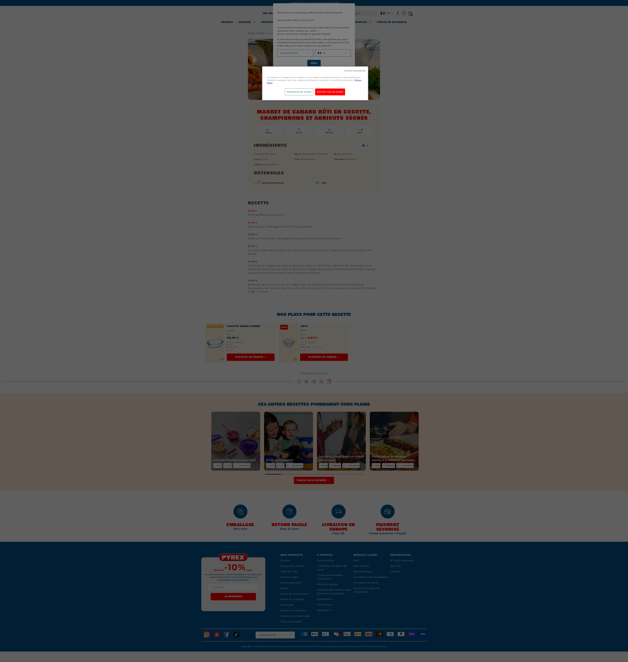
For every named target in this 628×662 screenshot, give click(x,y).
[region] (315, 83)
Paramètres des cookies (299, 92)
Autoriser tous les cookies (330, 92)
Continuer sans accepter (355, 70)
